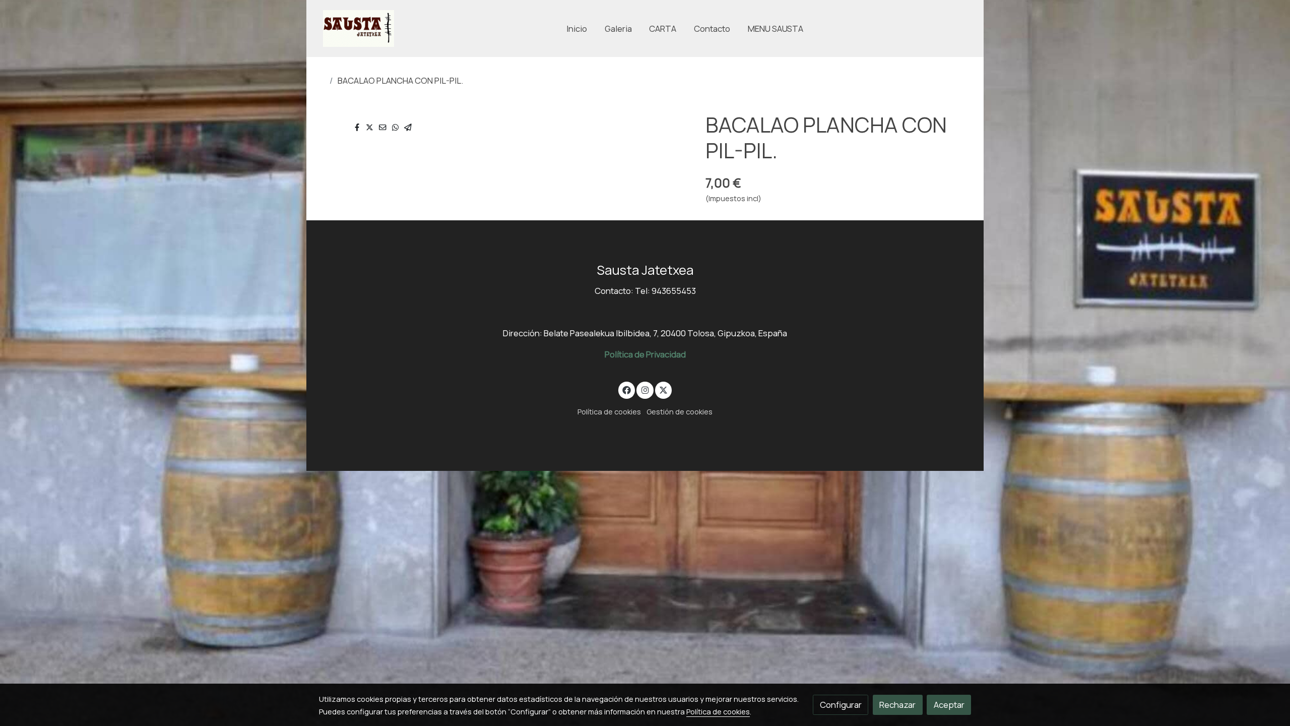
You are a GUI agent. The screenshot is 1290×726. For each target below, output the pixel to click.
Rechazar (897, 704)
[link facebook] (626, 389)
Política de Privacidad (645, 354)
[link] (358, 28)
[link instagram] (645, 389)
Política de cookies (609, 411)
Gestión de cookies (680, 411)
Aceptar (949, 704)
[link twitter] (663, 389)
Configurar (841, 704)
